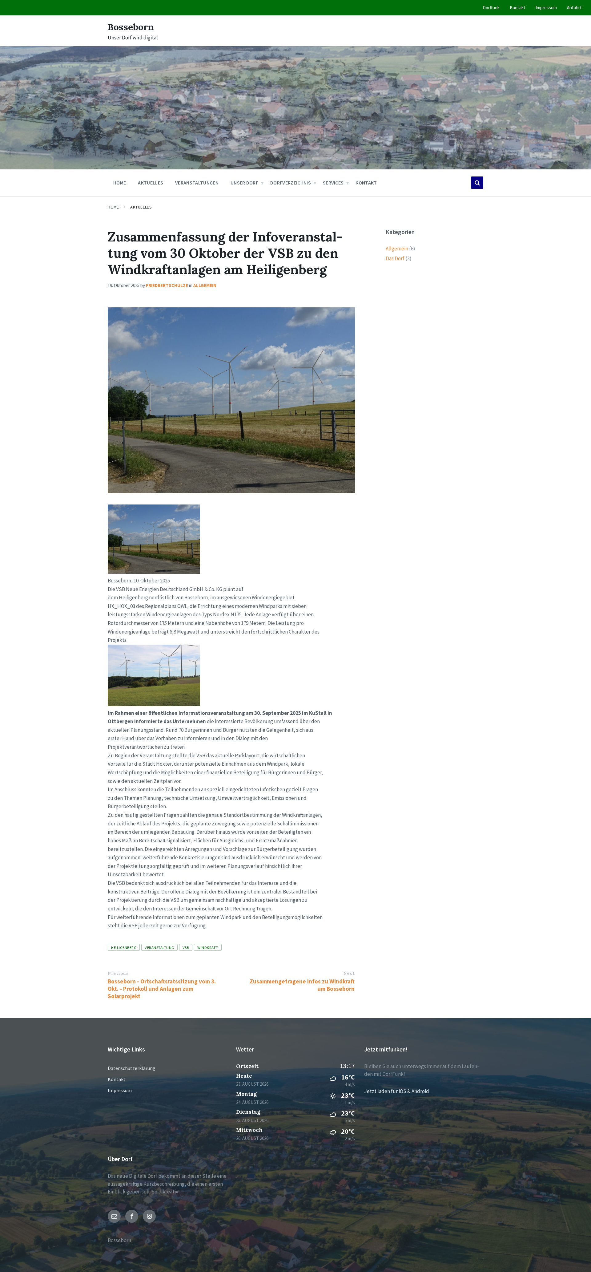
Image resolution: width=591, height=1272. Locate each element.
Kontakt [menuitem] (517, 7)
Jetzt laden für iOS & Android (396, 1091)
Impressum (120, 1090)
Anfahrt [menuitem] (574, 7)
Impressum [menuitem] (546, 7)
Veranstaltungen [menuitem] (197, 183)
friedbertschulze (167, 285)
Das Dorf (395, 258)
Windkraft (207, 947)
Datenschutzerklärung (131, 1068)
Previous (118, 973)
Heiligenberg (123, 947)
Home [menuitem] (119, 183)
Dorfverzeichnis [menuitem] (290, 183)
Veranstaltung (159, 947)
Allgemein (204, 285)
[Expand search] (477, 182)
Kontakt (117, 1079)
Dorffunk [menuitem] (491, 7)
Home (113, 207)
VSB (186, 947)
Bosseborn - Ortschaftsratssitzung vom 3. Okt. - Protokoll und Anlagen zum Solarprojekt (162, 989)
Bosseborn (131, 27)
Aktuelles (141, 207)
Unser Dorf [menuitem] (244, 183)
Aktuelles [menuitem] (150, 183)
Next (349, 973)
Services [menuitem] (333, 183)
